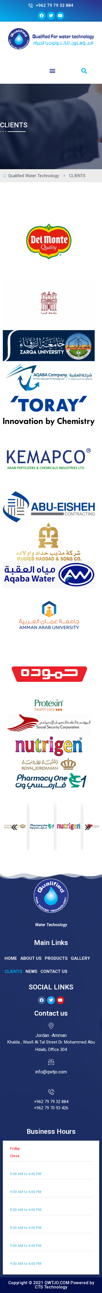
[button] (52, 70)
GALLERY (80, 958)
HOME (11, 958)
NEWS (31, 971)
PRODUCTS (56, 958)
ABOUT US (30, 958)
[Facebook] (42, 1000)
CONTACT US (54, 971)
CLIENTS (13, 971)
